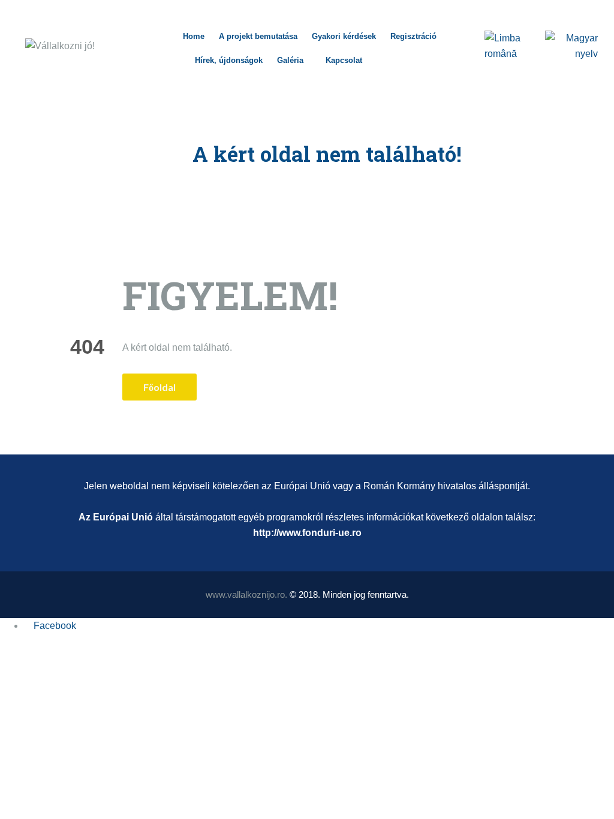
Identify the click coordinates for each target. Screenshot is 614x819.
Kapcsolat (344, 60)
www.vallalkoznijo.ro (245, 594)
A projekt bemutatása (258, 36)
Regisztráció (413, 36)
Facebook (55, 626)
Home (193, 36)
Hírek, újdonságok (229, 60)
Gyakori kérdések (344, 36)
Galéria (290, 60)
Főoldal (159, 387)
